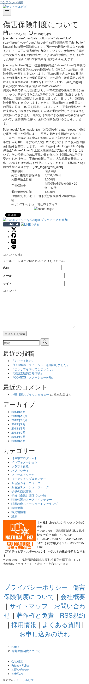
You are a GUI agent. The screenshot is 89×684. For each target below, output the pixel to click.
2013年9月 (18, 424)
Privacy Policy (20, 665)
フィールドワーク (23, 474)
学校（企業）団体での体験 (28, 495)
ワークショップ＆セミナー (28, 479)
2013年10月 (19, 420)
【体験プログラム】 (24, 458)
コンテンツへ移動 (11, 2)
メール (7, 275)
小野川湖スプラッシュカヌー (30, 394)
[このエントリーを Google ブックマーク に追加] (35, 220)
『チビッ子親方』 (23, 361)
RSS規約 (72, 615)
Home (15, 647)
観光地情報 (18, 512)
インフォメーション (24, 462)
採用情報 (23, 624)
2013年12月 (19, 416)
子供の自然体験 (21, 491)
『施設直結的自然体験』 (27, 373)
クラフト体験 (20, 466)
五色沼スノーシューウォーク (30, 487)
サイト (7, 283)
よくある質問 (61, 624)
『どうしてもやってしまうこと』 (33, 369)
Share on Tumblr (11, 224)
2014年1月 (18, 412)
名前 (6, 267)
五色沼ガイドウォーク (25, 483)
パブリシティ (20, 470)
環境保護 (17, 508)
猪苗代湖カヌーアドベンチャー (31, 499)
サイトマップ (29, 605)
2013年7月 (18, 432)
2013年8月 (18, 428)
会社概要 (72, 596)
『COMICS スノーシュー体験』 (33, 377)
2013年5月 (18, 441)
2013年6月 (18, 436)
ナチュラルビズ (23, 680)
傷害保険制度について (25, 651)
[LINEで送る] (30, 224)
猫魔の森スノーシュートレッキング (34, 503)
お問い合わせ (20, 669)
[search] (45, 342)
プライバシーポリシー (36, 587)
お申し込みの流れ (44, 633)
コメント (9, 290)
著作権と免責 (35, 615)
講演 (14, 516)
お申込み (17, 674)
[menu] (7, 12)
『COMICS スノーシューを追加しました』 (40, 365)
